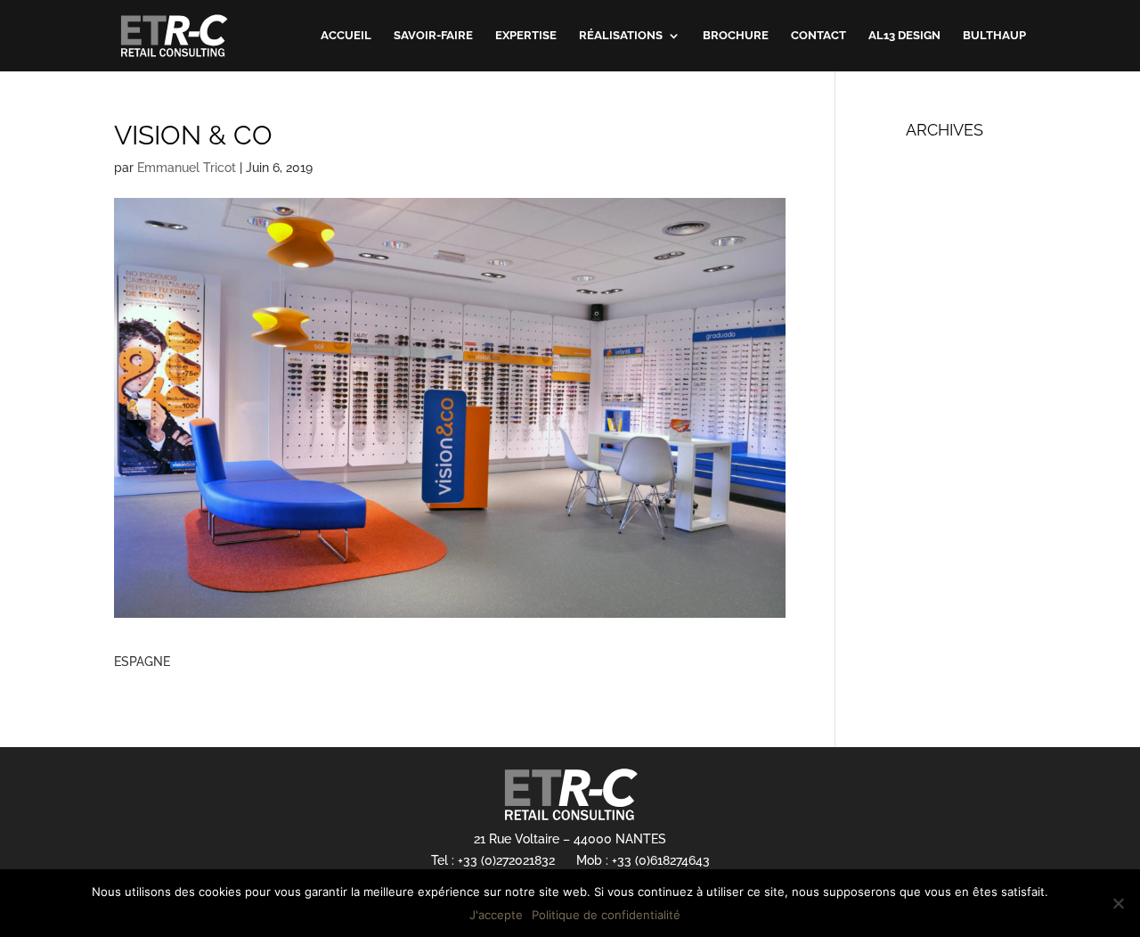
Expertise (526, 35)
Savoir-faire (433, 35)
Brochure (736, 35)
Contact (818, 35)
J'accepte (496, 915)
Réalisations (621, 35)
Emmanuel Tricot (186, 167)
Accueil (346, 35)
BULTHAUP (994, 35)
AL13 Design (904, 35)
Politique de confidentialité (606, 915)
